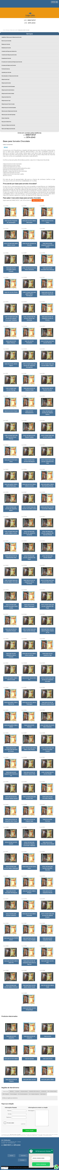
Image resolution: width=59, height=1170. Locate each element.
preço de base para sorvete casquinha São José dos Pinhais (47, 533)
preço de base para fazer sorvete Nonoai (47, 341)
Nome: (9, 1110)
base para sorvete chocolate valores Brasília (47, 843)
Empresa (23, 1155)
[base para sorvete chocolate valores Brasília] (47, 832)
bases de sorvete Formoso (47, 820)
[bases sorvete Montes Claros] (47, 211)
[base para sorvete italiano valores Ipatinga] (29, 644)
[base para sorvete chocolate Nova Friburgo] (47, 258)
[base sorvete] (48, 1026)
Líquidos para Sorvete (6, 72)
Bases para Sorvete (6, 44)
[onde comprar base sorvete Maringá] (10, 379)
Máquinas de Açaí (5, 79)
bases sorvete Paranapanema (29, 411)
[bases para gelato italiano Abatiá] (10, 715)
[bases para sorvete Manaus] (29, 715)
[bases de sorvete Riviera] (10, 283)
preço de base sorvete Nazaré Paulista (29, 436)
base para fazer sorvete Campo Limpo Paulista (29, 938)
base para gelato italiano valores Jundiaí (11, 678)
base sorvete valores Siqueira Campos (47, 389)
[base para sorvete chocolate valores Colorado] (10, 258)
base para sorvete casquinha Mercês (47, 891)
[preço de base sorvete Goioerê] (10, 832)
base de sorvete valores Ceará (47, 986)
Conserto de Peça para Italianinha (9, 51)
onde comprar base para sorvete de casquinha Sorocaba (47, 679)
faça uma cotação (37, 200)
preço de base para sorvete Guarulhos (11, 914)
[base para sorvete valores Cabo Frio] (10, 951)
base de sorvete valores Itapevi (11, 364)
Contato (22, 1160)
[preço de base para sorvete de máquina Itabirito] (47, 401)
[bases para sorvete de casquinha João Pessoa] (10, 810)
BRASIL (12, 1091)
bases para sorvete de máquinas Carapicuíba (47, 293)
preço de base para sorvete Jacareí (47, 556)
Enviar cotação (29, 1130)
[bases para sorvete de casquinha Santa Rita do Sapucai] (29, 951)
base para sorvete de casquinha (29, 1037)
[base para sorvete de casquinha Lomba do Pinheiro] (47, 307)
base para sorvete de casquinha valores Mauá (47, 703)
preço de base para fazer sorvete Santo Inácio (47, 581)
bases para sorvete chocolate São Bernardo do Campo (11, 749)
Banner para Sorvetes (6, 40)
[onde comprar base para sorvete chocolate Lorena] (29, 497)
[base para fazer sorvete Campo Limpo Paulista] (29, 928)
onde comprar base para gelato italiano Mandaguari (29, 294)
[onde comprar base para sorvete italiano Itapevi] (47, 354)
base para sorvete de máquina (11, 1080)
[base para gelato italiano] (48, 1070)
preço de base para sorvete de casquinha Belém (11, 508)
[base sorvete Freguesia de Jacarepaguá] (10, 211)
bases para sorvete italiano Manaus (11, 341)
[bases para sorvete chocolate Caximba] (47, 787)
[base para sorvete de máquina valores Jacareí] (10, 787)
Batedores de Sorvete (6, 47)
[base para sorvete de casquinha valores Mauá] (47, 693)
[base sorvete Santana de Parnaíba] (29, 234)
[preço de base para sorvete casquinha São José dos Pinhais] (47, 522)
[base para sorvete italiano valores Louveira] (29, 474)
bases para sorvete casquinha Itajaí (47, 654)
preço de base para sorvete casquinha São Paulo (29, 557)
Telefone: (9, 1117)
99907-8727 (32, 20)
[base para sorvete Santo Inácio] (10, 450)
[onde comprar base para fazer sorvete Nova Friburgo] (10, 426)
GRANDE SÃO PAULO (34, 1091)
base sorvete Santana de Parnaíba (29, 244)
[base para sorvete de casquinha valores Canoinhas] (29, 571)
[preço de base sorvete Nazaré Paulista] (29, 426)
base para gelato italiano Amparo (29, 891)
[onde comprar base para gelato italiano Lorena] (10, 522)
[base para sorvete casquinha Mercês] (47, 881)
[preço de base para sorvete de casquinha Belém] (10, 497)
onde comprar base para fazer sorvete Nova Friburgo (11, 437)
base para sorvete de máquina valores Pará (29, 773)
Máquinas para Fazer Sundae (8, 104)
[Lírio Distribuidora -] (29, 12)
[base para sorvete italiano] (11, 1049)
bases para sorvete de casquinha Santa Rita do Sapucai (29, 962)
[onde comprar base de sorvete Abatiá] (47, 762)
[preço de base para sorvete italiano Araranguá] (10, 857)
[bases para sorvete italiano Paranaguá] (29, 595)
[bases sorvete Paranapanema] (29, 401)
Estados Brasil (24, 1091)
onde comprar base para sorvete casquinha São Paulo (47, 606)
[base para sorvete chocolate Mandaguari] (10, 881)
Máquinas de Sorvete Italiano (8, 90)
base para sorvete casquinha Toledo (47, 938)
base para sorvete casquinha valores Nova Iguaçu (47, 245)
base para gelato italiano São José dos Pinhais (47, 485)
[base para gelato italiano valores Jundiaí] (10, 668)
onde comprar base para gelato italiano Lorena (11, 532)
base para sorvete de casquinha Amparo (11, 629)
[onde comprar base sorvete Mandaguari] (29, 450)
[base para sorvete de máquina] (11, 1070)
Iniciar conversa (41, 1164)
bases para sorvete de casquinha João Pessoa (11, 820)
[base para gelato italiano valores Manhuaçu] (10, 474)
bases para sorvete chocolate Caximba (47, 797)
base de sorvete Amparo (11, 411)
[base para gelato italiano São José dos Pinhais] (47, 474)
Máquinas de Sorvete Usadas (8, 93)
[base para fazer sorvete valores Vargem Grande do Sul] (47, 619)
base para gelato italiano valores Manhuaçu (11, 485)
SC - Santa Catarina (34, 1094)
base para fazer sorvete (29, 1079)
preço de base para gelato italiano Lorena (11, 244)
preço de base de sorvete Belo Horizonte (47, 726)
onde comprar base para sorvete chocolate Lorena (29, 507)
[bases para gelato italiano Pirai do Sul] (10, 693)
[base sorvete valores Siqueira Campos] (47, 379)
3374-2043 (31, 23)
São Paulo (42, 1094)
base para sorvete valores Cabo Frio (11, 961)
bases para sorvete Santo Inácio (29, 867)
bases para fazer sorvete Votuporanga (29, 1008)
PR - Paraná (6, 1094)
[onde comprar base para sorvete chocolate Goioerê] (47, 738)
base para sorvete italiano (11, 1058)
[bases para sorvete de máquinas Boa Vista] (10, 546)
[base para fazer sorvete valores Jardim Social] (29, 976)
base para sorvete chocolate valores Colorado (11, 269)
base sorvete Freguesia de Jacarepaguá (11, 221)
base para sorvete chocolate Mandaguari (11, 891)
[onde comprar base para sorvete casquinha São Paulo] (47, 595)
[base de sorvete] (29, 1049)
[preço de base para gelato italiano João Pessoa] (29, 738)
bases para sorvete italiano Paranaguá (29, 605)
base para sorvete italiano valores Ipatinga (29, 654)
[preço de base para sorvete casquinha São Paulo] (29, 546)
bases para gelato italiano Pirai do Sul (11, 703)
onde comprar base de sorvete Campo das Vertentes (29, 318)
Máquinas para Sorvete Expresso (9, 107)
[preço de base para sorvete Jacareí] (47, 546)
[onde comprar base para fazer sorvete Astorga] (29, 619)
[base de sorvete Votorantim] (29, 331)
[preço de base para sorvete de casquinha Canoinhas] (29, 522)
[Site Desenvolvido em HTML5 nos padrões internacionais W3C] (4, 1168)
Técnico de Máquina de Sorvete (8, 128)
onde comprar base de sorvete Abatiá (47, 773)
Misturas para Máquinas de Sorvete (9, 111)
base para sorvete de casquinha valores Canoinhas (29, 582)
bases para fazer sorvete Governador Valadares (47, 507)
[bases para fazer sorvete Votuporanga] (29, 998)
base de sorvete (29, 1058)
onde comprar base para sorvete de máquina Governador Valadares (11, 318)
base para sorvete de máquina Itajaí (29, 820)
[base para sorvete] (48, 1049)
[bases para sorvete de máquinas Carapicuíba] (47, 283)
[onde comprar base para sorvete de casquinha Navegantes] (29, 354)
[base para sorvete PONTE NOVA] (10, 928)
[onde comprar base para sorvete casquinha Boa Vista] (47, 450)
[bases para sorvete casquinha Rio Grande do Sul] (10, 762)
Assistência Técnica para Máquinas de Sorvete (11, 37)
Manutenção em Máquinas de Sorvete (10, 75)
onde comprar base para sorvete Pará (29, 797)
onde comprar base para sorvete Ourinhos (47, 436)
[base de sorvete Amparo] (10, 401)
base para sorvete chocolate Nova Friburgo (47, 268)
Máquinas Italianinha (6, 97)
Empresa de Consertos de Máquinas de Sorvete (12, 61)
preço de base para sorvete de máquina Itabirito (47, 412)
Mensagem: (31, 1110)
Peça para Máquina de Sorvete (8, 125)
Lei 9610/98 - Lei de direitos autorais (45, 1135)
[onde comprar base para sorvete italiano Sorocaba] (10, 571)
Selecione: (5, 1091)
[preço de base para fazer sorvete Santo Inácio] (47, 571)
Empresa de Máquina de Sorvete (9, 65)
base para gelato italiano (47, 1079)
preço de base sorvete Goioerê (11, 843)
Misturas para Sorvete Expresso (8, 114)
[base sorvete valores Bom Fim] (29, 668)
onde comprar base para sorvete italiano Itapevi (47, 364)
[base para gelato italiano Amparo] (29, 881)
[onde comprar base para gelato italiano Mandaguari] (29, 283)
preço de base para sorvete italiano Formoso (11, 986)
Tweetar (6, 147)
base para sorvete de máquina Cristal (29, 389)
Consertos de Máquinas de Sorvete (9, 54)
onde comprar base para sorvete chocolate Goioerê (47, 749)
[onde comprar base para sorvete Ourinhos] (47, 426)
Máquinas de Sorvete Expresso (8, 86)
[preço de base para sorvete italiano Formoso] (10, 976)
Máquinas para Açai (6, 100)
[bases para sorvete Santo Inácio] (29, 857)
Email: (10, 1114)
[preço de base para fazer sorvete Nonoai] (47, 331)
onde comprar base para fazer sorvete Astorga (29, 629)
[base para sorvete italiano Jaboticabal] (29, 211)
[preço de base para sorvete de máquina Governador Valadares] (29, 832)
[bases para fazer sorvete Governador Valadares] (47, 497)
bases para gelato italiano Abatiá (11, 726)
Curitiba (17, 1091)
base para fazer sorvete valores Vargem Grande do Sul (47, 630)
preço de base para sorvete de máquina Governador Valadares (29, 843)
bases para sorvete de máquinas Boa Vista (11, 556)
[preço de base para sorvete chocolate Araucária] (47, 857)
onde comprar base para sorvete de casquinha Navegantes (29, 365)
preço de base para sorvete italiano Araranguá (11, 867)
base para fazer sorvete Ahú (47, 961)
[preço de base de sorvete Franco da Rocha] (29, 258)
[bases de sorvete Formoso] (47, 810)
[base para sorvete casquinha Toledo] (47, 928)
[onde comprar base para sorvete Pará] (29, 787)
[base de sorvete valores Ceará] (47, 976)
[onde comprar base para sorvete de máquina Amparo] (47, 904)
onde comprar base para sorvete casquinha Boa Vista (47, 461)
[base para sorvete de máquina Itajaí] (29, 810)
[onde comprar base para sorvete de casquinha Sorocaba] (47, 668)
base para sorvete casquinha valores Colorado (11, 655)
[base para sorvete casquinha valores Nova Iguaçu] (47, 234)
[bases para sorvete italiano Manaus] (10, 331)
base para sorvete (47, 1058)
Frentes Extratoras (6, 68)
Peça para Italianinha (6, 121)
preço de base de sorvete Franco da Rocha (29, 268)
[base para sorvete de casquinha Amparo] (10, 619)
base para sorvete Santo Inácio (11, 460)
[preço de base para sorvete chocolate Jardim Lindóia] (10, 595)
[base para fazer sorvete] (29, 1070)
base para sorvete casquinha (11, 1037)
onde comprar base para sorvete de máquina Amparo (47, 915)
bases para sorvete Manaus (29, 726)
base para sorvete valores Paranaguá (29, 703)
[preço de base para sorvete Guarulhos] (10, 904)
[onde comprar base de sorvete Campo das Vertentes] (29, 307)
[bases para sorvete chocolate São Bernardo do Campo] (10, 738)
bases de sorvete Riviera (11, 292)
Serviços (29, 34)
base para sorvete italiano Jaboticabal (29, 221)
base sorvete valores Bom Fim (29, 678)
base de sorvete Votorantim (29, 341)
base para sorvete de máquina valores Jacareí (11, 797)
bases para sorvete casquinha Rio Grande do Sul (11, 774)
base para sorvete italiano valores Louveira (29, 485)
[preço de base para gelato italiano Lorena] (10, 234)
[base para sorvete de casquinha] (29, 1026)
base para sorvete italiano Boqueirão (29, 914)
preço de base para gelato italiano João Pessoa (29, 748)
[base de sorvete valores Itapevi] (10, 354)
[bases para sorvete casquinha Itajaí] (47, 644)
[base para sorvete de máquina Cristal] (29, 379)
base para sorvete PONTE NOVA (11, 938)
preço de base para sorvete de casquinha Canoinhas (29, 533)
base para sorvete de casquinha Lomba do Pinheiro (47, 318)
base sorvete (47, 1036)
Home (11, 1155)
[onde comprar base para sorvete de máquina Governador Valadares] (10, 307)
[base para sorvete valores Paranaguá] (29, 693)
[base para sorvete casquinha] (11, 1026)
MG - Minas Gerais (52, 1091)
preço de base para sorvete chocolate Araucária (47, 868)
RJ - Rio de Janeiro (23, 1094)
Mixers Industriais (5, 118)
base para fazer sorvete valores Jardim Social (29, 986)
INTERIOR (43, 1091)
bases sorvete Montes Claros (47, 221)
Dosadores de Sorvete (6, 58)
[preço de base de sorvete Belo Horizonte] (47, 715)
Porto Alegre (13, 1094)
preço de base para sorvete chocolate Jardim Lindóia (11, 606)
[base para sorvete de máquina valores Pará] (29, 762)
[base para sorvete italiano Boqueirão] (29, 904)
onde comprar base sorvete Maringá (11, 389)
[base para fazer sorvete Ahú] (47, 951)
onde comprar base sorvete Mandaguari (29, 460)
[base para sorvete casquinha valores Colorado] (10, 644)
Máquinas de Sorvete (6, 82)
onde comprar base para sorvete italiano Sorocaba (11, 581)
